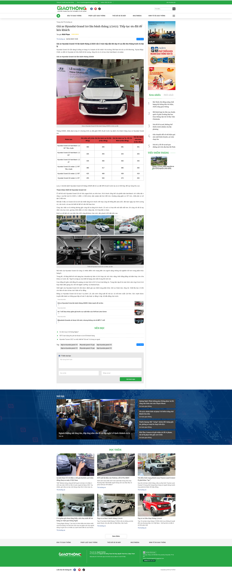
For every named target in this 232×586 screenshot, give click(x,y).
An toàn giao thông (145, 406)
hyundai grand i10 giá (88, 345)
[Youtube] (95, 8)
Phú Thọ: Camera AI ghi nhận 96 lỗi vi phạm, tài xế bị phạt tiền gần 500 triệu (155, 433)
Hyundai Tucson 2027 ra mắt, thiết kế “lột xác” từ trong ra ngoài (79, 339)
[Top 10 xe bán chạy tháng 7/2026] (156, 505)
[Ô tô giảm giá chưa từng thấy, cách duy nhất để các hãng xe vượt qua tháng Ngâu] (75, 505)
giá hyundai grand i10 (105, 345)
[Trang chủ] (58, 16)
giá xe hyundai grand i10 (69, 345)
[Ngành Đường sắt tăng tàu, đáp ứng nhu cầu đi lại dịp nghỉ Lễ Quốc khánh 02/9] (96, 419)
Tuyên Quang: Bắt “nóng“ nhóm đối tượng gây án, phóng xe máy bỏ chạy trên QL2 (156, 423)
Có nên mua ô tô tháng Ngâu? (69, 332)
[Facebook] (91, 8)
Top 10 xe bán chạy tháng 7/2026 (150, 518)
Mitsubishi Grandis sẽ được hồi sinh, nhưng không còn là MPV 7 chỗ (81, 320)
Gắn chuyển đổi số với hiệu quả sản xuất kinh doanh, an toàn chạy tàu (164, 137)
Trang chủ (60, 22)
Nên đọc (99, 328)
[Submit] (174, 8)
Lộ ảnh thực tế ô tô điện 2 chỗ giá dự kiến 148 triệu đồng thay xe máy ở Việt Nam (75, 479)
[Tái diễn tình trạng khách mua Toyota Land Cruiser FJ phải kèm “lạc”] (156, 464)
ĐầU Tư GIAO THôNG (74, 16)
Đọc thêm (115, 449)
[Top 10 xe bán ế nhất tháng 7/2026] (116, 505)
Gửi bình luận (130, 379)
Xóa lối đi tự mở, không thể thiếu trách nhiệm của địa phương (163, 127)
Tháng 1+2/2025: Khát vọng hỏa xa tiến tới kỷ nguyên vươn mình (163, 167)
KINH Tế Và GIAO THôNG (157, 16)
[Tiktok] (99, 9)
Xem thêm (116, 536)
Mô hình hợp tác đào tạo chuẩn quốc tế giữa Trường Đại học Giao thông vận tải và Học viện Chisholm (164, 115)
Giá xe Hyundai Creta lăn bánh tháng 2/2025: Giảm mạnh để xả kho (80, 303)
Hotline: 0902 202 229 (106, 2)
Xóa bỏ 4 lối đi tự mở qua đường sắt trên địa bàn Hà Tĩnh (164, 146)
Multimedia (135, 542)
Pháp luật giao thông (89, 542)
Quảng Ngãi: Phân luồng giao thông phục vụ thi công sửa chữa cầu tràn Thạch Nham (156, 402)
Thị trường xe (68, 22)
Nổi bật (60, 396)
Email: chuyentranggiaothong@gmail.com (87, 2)
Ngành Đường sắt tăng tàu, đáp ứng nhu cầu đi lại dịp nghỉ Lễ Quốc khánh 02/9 (94, 433)
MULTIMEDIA (137, 16)
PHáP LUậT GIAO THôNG (96, 16)
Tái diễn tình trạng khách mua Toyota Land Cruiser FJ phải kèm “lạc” (156, 479)
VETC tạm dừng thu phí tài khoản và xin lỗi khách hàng (77, 336)
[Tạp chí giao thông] (72, 8)
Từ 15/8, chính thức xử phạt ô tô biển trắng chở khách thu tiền (156, 413)
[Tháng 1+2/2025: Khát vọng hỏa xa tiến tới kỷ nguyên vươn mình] (159, 160)
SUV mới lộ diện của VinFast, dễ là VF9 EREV (113, 478)
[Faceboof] (74, 569)
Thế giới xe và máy (114, 542)
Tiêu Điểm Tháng (158, 152)
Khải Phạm (66, 34)
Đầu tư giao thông (64, 542)
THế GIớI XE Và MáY (119, 16)
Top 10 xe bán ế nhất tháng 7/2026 (110, 518)
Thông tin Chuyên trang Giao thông (65, 2)
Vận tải (61, 436)
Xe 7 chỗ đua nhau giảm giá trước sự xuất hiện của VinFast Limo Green (82, 311)
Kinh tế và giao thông (157, 542)
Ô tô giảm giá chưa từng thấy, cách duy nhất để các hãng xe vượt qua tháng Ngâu (75, 519)
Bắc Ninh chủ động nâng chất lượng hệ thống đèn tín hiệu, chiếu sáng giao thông (163, 104)
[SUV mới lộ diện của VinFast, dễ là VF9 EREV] (116, 464)
